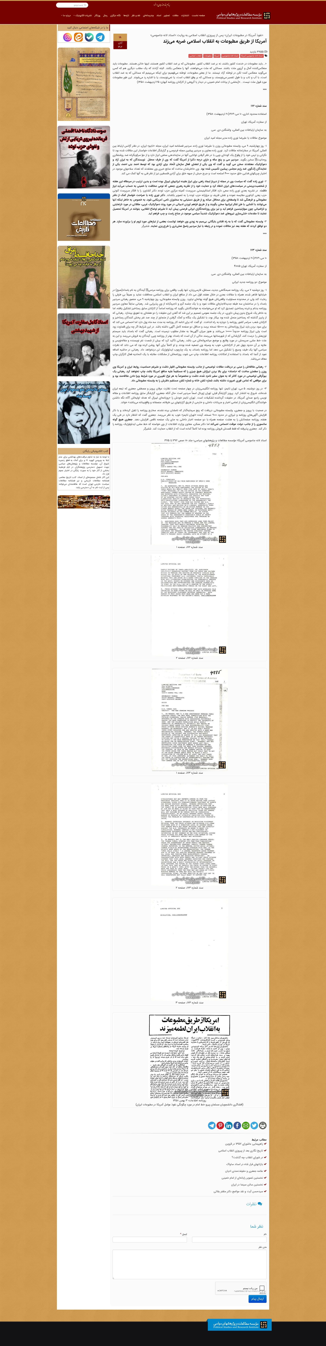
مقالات (175, 15)
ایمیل (183, 1234)
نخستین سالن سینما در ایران (247, 1185)
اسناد (159, 15)
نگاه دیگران (115, 15)
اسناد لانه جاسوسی (230, 55)
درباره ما (66, 15)
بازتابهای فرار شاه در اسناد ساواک (245, 1164)
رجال (105, 15)
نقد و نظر (136, 15)
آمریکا (216, 55)
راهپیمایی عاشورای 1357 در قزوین (244, 1144)
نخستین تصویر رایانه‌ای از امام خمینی (243, 1178)
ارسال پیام (257, 1298)
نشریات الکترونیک (83, 15)
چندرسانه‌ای (148, 15)
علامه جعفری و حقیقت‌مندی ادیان (244, 1171)
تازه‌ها (126, 15)
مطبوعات (208, 55)
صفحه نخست (198, 15)
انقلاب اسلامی (195, 55)
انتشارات (185, 15)
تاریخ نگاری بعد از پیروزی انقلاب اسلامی (241, 1151)
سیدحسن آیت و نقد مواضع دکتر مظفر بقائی (239, 1191)
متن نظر (263, 1247)
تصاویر (167, 15)
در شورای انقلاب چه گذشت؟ (248, 1157)
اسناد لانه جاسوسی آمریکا (252, 55)
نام (265, 1234)
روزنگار (97, 15)
